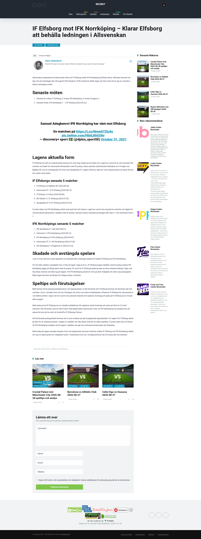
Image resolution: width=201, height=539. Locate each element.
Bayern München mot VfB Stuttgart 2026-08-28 (159, 109)
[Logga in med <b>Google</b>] (164, 5)
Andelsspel (104, 14)
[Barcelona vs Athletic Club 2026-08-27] (83, 376)
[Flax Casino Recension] (143, 257)
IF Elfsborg (53, 349)
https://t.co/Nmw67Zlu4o (94, 131)
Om (35, 55)
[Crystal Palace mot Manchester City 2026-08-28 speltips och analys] (48, 376)
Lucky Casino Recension (156, 164)
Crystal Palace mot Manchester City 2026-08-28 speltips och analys (46, 394)
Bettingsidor (81, 14)
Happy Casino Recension (156, 210)
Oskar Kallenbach (53, 61)
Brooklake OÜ (66, 534)
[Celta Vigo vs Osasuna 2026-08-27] (118, 376)
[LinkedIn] (44, 5)
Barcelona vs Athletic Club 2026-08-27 (159, 78)
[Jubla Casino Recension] (143, 137)
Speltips (93, 14)
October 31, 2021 (114, 139)
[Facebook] (130, 61)
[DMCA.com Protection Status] (75, 511)
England (48, 382)
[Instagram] (39, 5)
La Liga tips (84, 386)
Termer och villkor (126, 534)
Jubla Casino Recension (156, 128)
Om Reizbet (127, 14)
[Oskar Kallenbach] (38, 69)
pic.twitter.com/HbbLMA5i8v (83, 135)
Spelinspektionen (163, 534)
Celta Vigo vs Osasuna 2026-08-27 (114, 393)
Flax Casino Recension (155, 248)
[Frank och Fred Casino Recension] (143, 294)
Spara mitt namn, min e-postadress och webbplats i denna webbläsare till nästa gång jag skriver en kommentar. (84, 480)
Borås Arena (46, 349)
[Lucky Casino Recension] (143, 173)
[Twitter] (34, 5)
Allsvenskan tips (53, 45)
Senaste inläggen (44, 55)
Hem (71, 14)
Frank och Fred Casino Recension (158, 286)
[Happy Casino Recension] (143, 219)
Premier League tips (40, 386)
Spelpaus (151, 534)
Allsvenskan (37, 349)
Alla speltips (38, 45)
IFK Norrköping (63, 349)
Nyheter (116, 14)
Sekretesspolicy (140, 534)
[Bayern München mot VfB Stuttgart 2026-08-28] (143, 117)
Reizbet (100, 4)
